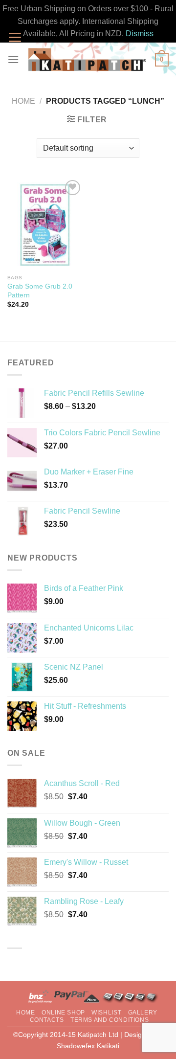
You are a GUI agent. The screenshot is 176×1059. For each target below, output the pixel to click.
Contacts (47, 1019)
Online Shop (63, 1012)
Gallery (142, 1012)
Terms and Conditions (109, 1019)
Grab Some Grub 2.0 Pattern (39, 291)
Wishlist (106, 1012)
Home (23, 101)
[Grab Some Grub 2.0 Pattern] (45, 224)
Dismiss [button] (140, 33)
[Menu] (13, 59)
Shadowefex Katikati (88, 1046)
